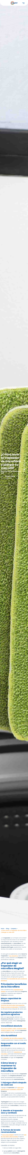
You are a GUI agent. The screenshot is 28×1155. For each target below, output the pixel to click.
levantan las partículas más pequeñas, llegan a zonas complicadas (13, 1006)
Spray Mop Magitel (8, 1135)
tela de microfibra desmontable (13, 1136)
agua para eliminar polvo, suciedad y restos (12, 1088)
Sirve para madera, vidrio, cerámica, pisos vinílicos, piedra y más (13, 1029)
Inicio (2, 928)
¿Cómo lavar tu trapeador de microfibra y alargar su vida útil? (13, 931)
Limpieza (13, 928)
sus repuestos (13, 956)
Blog (7, 928)
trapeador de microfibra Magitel (13, 1038)
